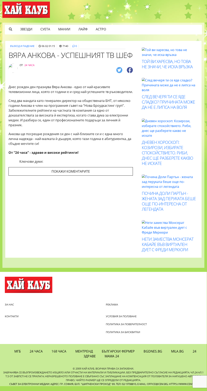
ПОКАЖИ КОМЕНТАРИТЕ (70, 171)
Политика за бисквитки (123, 332)
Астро (101, 29)
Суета (45, 29)
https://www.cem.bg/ (183, 384)
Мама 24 (112, 356)
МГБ (17, 351)
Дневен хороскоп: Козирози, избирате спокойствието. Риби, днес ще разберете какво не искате (167, 152)
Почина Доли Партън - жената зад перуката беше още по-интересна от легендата (169, 201)
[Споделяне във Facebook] (130, 70)
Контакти (12, 316)
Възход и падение (22, 46)
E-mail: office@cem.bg (152, 384)
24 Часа (36, 351)
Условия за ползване (121, 316)
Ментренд (84, 351)
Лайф (83, 29)
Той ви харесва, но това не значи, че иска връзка (167, 64)
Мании (64, 29)
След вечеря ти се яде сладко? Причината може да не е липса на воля (168, 102)
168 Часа (58, 351)
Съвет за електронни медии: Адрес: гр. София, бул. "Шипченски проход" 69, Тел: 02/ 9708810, (73, 384)
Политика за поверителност (126, 324)
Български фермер (118, 351)
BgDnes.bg (153, 351)
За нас (9, 304)
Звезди (26, 29)
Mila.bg (177, 351)
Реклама (112, 304)
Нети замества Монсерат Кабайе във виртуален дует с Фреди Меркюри (167, 244)
